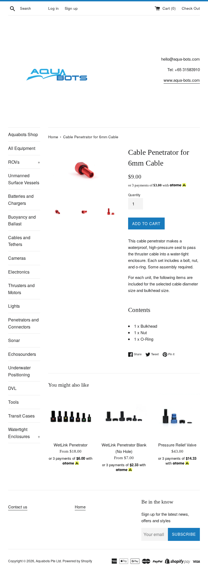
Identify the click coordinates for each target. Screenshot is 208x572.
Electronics (19, 272)
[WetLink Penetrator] (70, 416)
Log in (53, 8)
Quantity (134, 194)
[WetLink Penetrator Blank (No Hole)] (124, 416)
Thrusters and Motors (21, 288)
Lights (14, 306)
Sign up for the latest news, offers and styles (165, 517)
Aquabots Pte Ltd (48, 560)
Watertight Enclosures (24, 432)
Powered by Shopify (77, 560)
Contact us (17, 506)
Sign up (71, 8)
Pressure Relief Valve (177, 445)
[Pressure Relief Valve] (177, 416)
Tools (13, 402)
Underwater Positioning (19, 371)
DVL (12, 388)
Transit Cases (21, 416)
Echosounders (22, 354)
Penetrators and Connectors (23, 323)
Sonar (14, 340)
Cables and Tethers (19, 241)
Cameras (17, 258)
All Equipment (21, 148)
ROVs (24, 162)
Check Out (191, 8)
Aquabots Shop (23, 134)
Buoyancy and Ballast (22, 220)
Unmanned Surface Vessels (23, 179)
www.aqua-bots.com (182, 80)
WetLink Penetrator (70, 445)
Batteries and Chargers (21, 199)
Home (80, 506)
